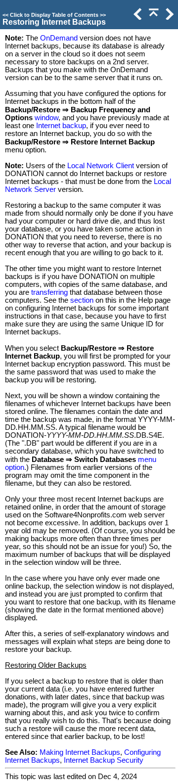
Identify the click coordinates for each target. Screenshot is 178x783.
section (81, 300)
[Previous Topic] (137, 17)
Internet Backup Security (103, 760)
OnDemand (59, 38)
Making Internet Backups (80, 752)
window (46, 118)
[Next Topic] (169, 17)
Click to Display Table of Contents (54, 15)
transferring (49, 292)
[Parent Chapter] (153, 17)
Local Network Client (100, 166)
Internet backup (61, 126)
